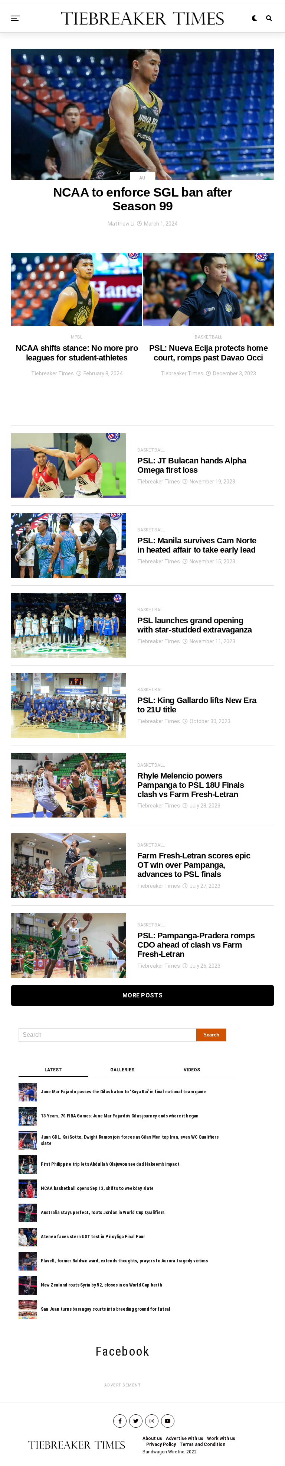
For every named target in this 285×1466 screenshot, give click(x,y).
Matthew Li (121, 224)
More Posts (142, 995)
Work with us (221, 1438)
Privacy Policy (161, 1444)
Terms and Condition (202, 1444)
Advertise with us (184, 1438)
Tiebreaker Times (52, 373)
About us (152, 1438)
